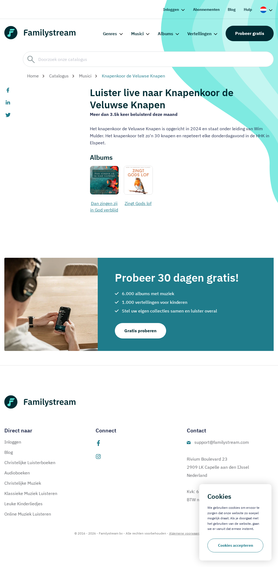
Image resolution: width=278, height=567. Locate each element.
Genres (110, 33)
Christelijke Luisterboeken (29, 462)
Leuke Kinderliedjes (23, 503)
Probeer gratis (249, 33)
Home (33, 76)
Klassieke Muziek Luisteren (30, 493)
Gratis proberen (140, 330)
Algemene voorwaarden (186, 533)
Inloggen (171, 9)
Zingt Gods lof (138, 203)
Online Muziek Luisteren (27, 514)
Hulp (248, 9)
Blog (232, 9)
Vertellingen (199, 33)
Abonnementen (206, 9)
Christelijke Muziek (22, 483)
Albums (165, 33)
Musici (137, 33)
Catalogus (59, 76)
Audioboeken (17, 472)
